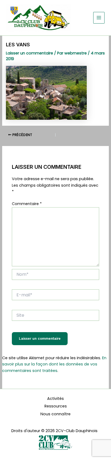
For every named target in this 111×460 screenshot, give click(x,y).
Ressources (55, 406)
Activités (55, 398)
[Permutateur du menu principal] (99, 17)
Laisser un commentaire (29, 53)
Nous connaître (55, 414)
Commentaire (27, 203)
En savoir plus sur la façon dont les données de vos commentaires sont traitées (54, 364)
